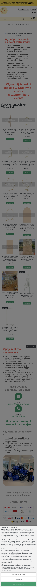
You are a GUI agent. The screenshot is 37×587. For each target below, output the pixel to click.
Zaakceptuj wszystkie (18, 584)
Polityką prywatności (28, 567)
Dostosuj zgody (18, 579)
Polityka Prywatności (6, 570)
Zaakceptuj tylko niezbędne (18, 574)
